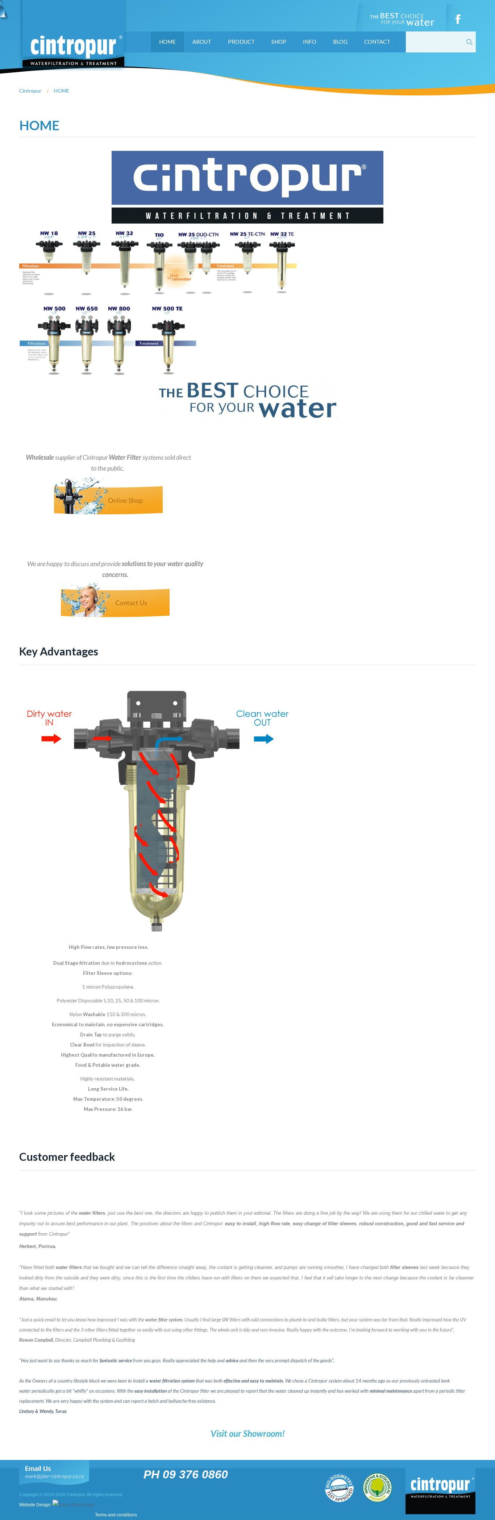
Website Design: (36, 1504)
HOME (167, 41)
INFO (309, 41)
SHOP (278, 41)
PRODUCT (241, 41)
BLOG (340, 41)
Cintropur (30, 91)
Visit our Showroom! (248, 1433)
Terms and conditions (116, 1514)
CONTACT (377, 41)
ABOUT (201, 41)
